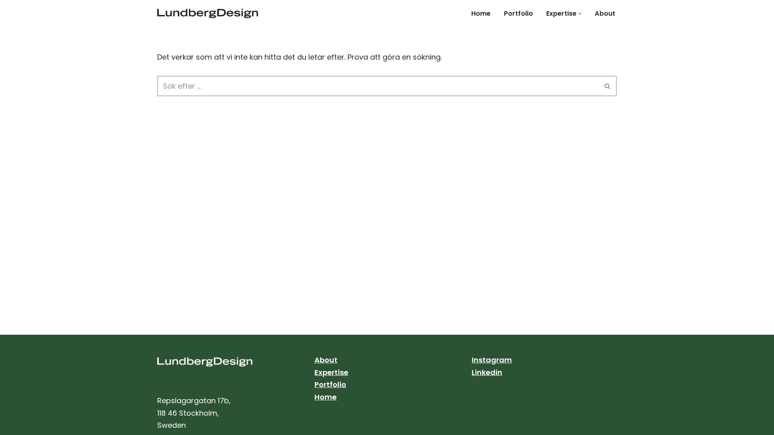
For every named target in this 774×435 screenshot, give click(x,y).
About (605, 13)
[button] (579, 13)
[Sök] (608, 86)
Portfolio (518, 13)
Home (481, 13)
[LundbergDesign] (209, 13)
